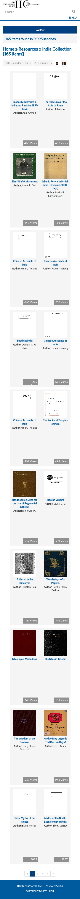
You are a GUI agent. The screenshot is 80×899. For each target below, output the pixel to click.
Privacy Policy (54, 885)
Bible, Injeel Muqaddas (24, 658)
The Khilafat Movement (25, 181)
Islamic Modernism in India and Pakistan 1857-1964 (25, 105)
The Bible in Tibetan (55, 658)
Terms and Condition (30, 885)
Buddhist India (25, 340)
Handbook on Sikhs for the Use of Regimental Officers (24, 503)
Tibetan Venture (55, 499)
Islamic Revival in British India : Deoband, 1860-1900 (55, 185)
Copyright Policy (36, 891)
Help (51, 891)
